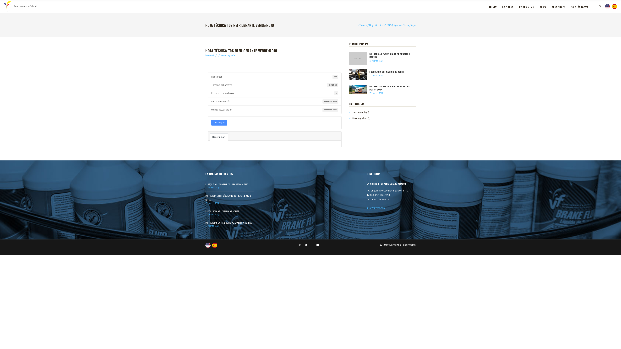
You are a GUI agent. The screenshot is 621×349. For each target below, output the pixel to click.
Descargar (219, 122)
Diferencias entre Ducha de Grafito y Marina (389, 55)
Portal (211, 55)
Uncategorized (359, 118)
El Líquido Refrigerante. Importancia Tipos (227, 184)
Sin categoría (359, 112)
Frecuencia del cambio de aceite (386, 71)
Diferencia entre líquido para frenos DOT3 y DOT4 (390, 88)
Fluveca (362, 25)
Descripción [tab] (218, 137)
